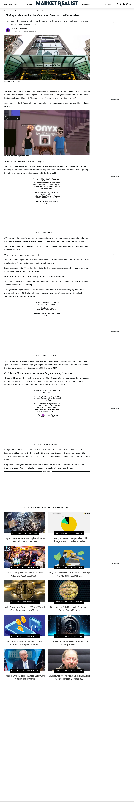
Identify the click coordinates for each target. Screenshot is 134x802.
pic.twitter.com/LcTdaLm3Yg (46, 310)
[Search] (117, 4)
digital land (36, 95)
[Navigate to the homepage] (57, 4)
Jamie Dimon (66, 381)
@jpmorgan (55, 179)
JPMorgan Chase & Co (37, 11)
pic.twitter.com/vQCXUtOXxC (47, 411)
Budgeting (27, 4)
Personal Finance (11, 4)
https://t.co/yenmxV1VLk (50, 409)
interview (7, 453)
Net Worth (109, 4)
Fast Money (87, 4)
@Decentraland (40, 183)
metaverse (44, 91)
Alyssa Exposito (20, 29)
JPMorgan (53, 91)
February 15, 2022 (47, 315)
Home (6, 11)
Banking (25, 11)
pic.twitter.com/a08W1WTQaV (47, 198)
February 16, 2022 (47, 203)
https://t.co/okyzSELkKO (51, 196)
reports (17, 103)
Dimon (13, 465)
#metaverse (50, 183)
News (98, 4)
